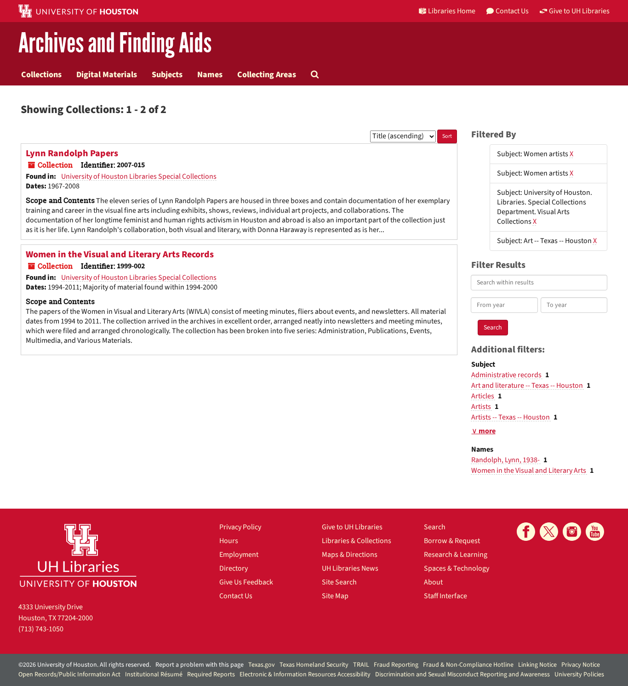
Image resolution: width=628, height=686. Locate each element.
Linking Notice (537, 664)
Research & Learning (455, 555)
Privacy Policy (240, 527)
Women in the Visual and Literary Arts (529, 470)
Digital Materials (106, 74)
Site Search (339, 582)
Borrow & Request (452, 541)
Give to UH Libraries (352, 527)
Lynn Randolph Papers (72, 153)
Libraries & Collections (356, 541)
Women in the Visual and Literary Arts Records (120, 254)
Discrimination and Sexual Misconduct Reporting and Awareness (462, 674)
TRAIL (361, 664)
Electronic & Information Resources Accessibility (305, 674)
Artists (481, 407)
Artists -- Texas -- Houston (511, 417)
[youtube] (595, 531)
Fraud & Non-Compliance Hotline (468, 664)
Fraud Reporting (396, 664)
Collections (41, 74)
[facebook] (526, 531)
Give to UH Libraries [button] (579, 11)
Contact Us (235, 596)
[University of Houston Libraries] (78, 555)
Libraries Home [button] (451, 11)
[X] (549, 531)
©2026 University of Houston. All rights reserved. (84, 664)
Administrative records (507, 375)
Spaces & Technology (456, 568)
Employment (238, 555)
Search (434, 527)
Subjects (167, 74)
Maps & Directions (349, 555)
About (433, 582)
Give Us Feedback (246, 582)
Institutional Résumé (154, 674)
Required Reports (211, 674)
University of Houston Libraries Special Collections (139, 176)
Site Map (335, 596)
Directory (233, 568)
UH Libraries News (350, 568)
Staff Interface (445, 596)
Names (210, 74)
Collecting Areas (266, 74)
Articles (483, 396)
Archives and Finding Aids (114, 43)
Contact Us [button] (512, 11)
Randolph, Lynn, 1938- (506, 460)
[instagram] (572, 531)
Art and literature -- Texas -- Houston (527, 385)
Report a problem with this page (199, 664)
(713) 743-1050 (40, 629)
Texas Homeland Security (314, 664)
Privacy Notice (580, 664)
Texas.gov (261, 664)
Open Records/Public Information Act (69, 674)
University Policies (579, 674)
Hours (228, 541)
